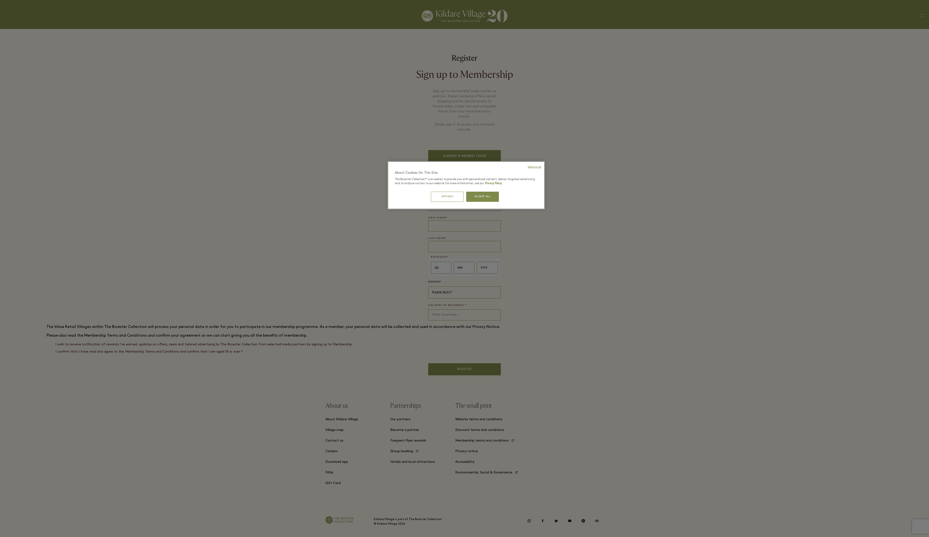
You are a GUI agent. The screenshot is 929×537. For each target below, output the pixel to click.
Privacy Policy (493, 183)
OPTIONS (447, 196)
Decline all (534, 167)
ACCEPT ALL (482, 196)
